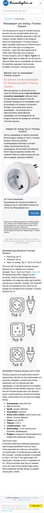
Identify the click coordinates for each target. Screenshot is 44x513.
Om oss (27, 500)
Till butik (35, 213)
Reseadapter (9, 19)
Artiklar (21, 500)
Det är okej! (36, 506)
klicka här (36, 271)
